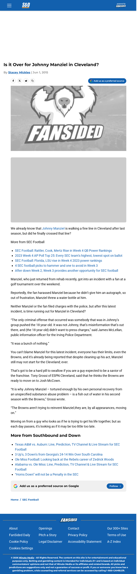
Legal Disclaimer (50, 541)
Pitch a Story (48, 535)
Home (15, 499)
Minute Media (26, 557)
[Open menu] (9, 5)
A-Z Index (114, 541)
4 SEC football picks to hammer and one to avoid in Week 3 (56, 265)
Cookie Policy (18, 541)
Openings (45, 528)
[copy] (32, 80)
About (13, 528)
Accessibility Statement (85, 541)
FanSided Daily (19, 535)
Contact (73, 528)
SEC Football (30, 499)
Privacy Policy (77, 535)
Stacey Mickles (19, 72)
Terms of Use (116, 535)
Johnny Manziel (53, 228)
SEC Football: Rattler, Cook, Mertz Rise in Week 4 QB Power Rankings (63, 250)
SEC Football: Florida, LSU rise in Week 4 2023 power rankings (58, 260)
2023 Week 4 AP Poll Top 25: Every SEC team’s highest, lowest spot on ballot (68, 255)
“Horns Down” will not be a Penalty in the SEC (46, 474)
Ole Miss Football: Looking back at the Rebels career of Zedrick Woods (64, 459)
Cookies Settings (21, 548)
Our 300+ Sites (117, 528)
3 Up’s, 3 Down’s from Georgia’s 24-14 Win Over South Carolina (59, 454)
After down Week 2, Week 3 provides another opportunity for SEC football (66, 270)
